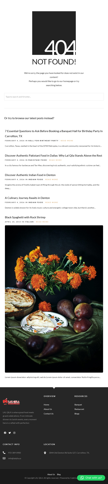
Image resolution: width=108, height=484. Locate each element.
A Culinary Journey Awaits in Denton (27, 197)
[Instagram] (14, 433)
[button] (91, 478)
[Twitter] (9, 433)
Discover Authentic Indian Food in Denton (30, 175)
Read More (67, 141)
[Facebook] (5, 433)
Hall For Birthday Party (43, 141)
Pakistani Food (37, 160)
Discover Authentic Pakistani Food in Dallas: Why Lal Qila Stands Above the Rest (53, 155)
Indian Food (35, 179)
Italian (29, 222)
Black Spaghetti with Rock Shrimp (25, 217)
